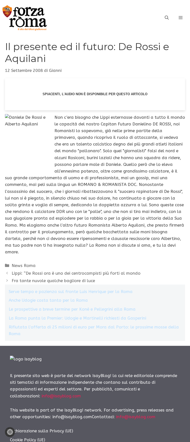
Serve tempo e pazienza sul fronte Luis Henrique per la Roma (71, 291)
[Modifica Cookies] (10, 432)
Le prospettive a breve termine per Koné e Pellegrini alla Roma (72, 309)
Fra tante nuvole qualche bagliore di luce (53, 280)
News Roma (24, 265)
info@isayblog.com (61, 395)
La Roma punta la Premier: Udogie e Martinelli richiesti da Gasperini (77, 318)
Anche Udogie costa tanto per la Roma (48, 300)
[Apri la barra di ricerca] (167, 18)
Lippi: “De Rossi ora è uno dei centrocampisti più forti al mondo (76, 273)
